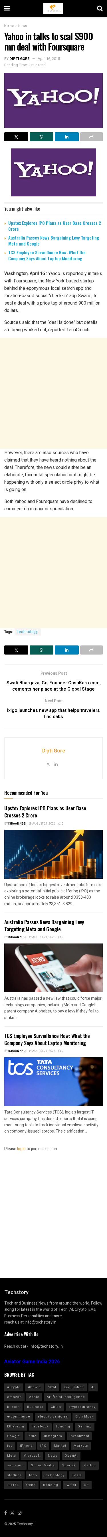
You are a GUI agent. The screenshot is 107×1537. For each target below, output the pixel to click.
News (22, 25)
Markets (81, 1445)
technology (27, 631)
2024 (52, 1387)
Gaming (85, 1426)
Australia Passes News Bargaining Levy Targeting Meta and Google (53, 240)
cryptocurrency (82, 1406)
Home (9, 25)
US (86, 1485)
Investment (79, 1436)
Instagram (53, 1436)
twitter (71, 1485)
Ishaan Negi (17, 824)
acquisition (74, 1387)
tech (33, 1475)
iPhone (26, 1445)
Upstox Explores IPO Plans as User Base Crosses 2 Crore (54, 226)
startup (89, 1465)
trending (50, 1485)
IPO (43, 1445)
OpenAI (71, 1455)
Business (35, 1406)
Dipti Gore (19, 58)
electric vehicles (53, 1416)
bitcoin (13, 1406)
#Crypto (14, 1387)
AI (93, 1387)
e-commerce (18, 1416)
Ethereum (15, 1426)
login (21, 1149)
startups (14, 1475)
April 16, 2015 (49, 58)
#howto (34, 1387)
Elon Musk (84, 1416)
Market (60, 1445)
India (32, 1436)
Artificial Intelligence (66, 1397)
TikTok (13, 1485)
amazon (14, 1397)
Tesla (77, 1475)
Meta (11, 1455)
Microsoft (32, 1455)
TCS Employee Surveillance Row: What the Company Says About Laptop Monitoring (47, 255)
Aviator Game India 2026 (32, 1361)
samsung (15, 1465)
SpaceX (69, 1465)
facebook (40, 1426)
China (56, 1406)
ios (10, 1445)
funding (63, 1426)
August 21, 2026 (43, 824)
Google (13, 1436)
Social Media (43, 1465)
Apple (34, 1397)
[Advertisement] (53, 393)
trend (31, 1485)
